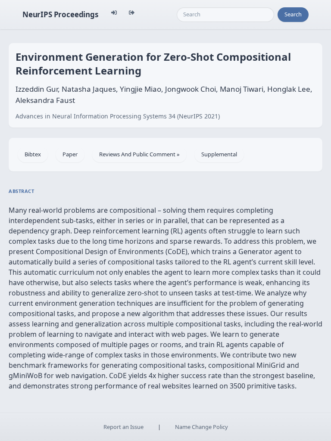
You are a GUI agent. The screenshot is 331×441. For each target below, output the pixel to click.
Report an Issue (123, 427)
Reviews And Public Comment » (139, 154)
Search (293, 14)
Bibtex (33, 154)
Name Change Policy (201, 427)
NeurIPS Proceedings (60, 14)
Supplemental (219, 154)
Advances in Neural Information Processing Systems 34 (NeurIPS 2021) (118, 116)
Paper (70, 154)
